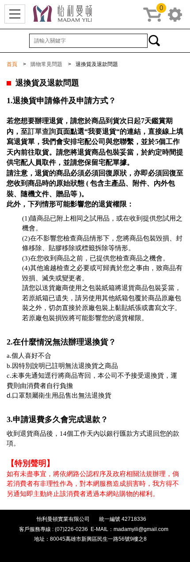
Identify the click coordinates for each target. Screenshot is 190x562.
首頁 (12, 64)
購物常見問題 (46, 64)
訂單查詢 (42, 131)
